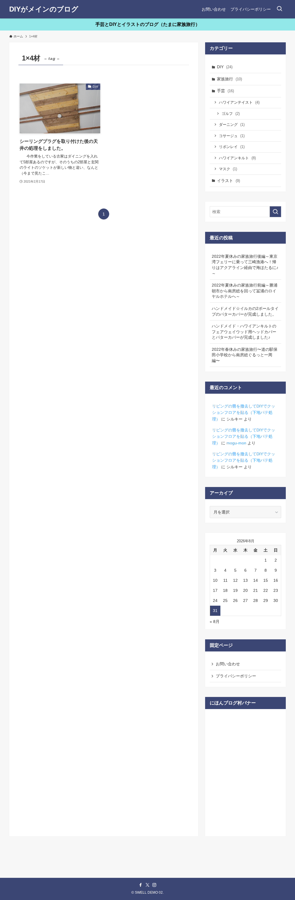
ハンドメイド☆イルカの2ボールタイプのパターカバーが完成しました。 (245, 311)
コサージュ (232, 136)
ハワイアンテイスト (239, 102)
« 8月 (215, 621)
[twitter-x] (147, 885)
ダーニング (232, 124)
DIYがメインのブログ (43, 9)
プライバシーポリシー (236, 676)
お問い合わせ (228, 664)
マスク (228, 169)
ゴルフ (231, 113)
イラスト (228, 180)
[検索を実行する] (275, 211)
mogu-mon (236, 443)
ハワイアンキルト (237, 158)
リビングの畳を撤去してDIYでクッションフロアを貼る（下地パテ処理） (243, 412)
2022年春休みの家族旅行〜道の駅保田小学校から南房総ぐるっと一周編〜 (244, 355)
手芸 (225, 90)
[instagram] (154, 885)
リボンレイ (232, 147)
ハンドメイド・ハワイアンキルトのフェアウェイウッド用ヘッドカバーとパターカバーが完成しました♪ (244, 332)
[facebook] (140, 885)
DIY (224, 67)
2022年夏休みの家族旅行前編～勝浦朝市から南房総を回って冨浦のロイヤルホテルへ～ (244, 291)
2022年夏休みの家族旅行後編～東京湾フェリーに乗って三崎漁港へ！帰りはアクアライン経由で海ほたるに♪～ (245, 265)
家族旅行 (229, 79)
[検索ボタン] (279, 9)
